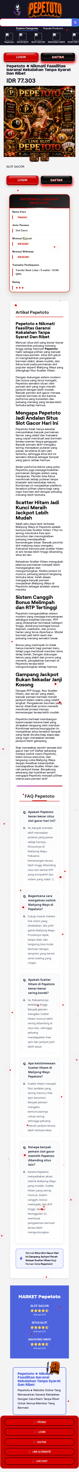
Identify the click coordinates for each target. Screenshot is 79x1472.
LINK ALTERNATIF (42, 1450)
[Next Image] (72, 121)
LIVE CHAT (41, 1460)
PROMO (41, 1421)
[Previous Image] (7, 121)
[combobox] (36, 22)
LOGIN (21, 57)
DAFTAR (58, 57)
